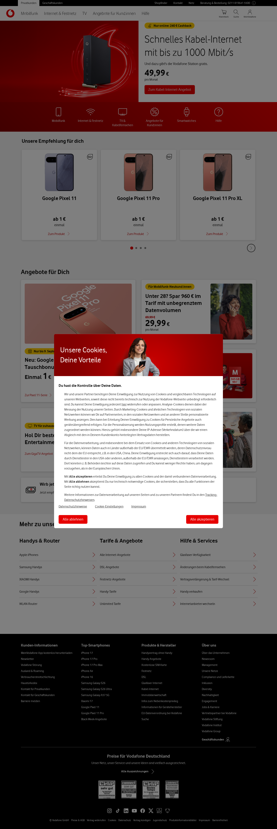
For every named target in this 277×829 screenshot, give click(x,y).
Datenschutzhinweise (73, 506)
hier (124, 404)
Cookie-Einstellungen (109, 506)
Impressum (138, 506)
